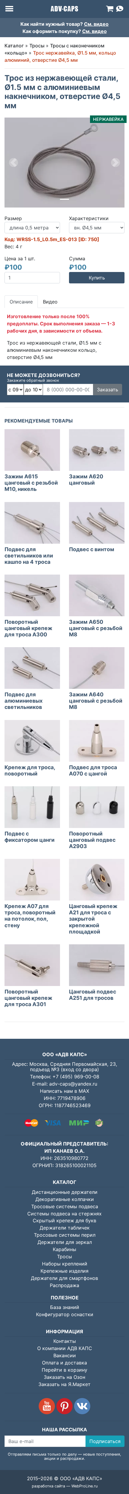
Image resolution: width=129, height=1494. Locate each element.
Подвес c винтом (91, 549)
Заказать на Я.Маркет (64, 1384)
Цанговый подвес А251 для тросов (92, 994)
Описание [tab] (21, 302)
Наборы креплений (64, 1264)
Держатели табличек (65, 1228)
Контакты (64, 1341)
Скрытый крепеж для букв (64, 1221)
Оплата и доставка (64, 1363)
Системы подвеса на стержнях (64, 1214)
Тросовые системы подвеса (64, 1206)
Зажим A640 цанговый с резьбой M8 (95, 700)
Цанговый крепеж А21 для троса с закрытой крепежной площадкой (93, 918)
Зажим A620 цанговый (86, 479)
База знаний (64, 1307)
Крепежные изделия (64, 1271)
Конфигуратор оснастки (64, 1314)
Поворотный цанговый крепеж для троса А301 (28, 997)
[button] (13, 163)
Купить (97, 278)
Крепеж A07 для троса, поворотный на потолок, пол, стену (30, 915)
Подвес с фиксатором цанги (29, 836)
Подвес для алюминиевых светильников (23, 700)
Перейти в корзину (64, 1370)
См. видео (96, 24)
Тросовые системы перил (64, 1235)
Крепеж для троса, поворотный (29, 770)
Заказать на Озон (64, 1377)
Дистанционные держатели (65, 1192)
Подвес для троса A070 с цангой (93, 770)
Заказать (107, 390)
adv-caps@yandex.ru (73, 1084)
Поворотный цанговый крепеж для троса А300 (28, 628)
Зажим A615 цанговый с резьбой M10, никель (31, 482)
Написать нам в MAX (64, 1091)
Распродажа (64, 1285)
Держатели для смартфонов (64, 1278)
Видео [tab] (50, 302)
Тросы (36, 46)
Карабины (64, 1249)
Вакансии (64, 1355)
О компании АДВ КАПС (64, 1348)
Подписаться (105, 1441)
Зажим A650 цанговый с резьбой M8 (95, 628)
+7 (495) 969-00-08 (75, 1077)
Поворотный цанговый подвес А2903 (92, 839)
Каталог (14, 46)
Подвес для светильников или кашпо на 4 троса (28, 555)
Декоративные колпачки (64, 1199)
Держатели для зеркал (65, 1242)
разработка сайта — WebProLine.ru (65, 1486)
